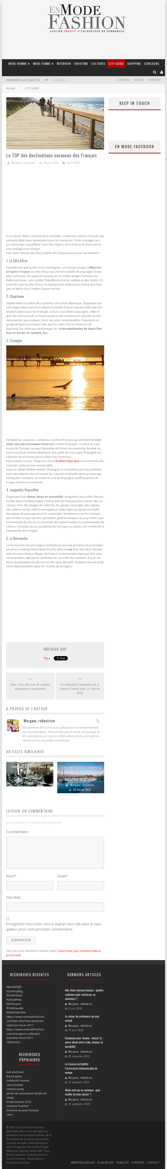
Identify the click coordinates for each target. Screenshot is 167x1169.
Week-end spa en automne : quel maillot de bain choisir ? (82, 1092)
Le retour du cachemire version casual (82, 1018)
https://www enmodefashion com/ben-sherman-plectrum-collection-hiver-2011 (25, 1021)
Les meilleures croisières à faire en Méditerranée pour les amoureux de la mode (80, 773)
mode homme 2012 (18, 1102)
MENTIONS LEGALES (83, 1162)
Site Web (13, 897)
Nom (11, 876)
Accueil (10, 88)
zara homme (14, 1085)
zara (9, 1114)
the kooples (14, 1076)
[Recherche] (154, 72)
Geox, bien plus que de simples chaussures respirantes (30, 686)
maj (69, 549)
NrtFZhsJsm (13, 1004)
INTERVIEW (64, 63)
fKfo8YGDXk (14, 995)
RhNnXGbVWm (16, 1012)
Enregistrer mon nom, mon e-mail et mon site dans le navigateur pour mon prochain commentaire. (54, 927)
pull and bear (15, 1072)
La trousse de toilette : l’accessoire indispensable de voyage (81, 1068)
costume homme (17, 1106)
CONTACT (139, 80)
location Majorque (67, 461)
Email (62, 876)
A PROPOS (123, 80)
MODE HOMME (17, 63)
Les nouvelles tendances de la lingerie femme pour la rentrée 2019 (80, 688)
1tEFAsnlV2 (13, 1042)
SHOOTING (81, 63)
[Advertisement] (55, 200)
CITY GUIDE (116, 63)
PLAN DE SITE (106, 1162)
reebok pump (15, 1089)
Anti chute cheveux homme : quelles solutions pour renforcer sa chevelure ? (84, 994)
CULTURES (98, 63)
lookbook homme (17, 1080)
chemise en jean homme (22, 1110)
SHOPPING (134, 63)
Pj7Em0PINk (14, 1000)
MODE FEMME (41, 63)
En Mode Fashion (31, 778)
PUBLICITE (155, 80)
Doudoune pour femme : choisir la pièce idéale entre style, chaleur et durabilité (84, 1042)
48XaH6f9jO (14, 987)
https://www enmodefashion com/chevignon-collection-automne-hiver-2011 (25, 1033)
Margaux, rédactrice (23, 163)
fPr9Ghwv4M (14, 1008)
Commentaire (17, 831)
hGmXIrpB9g (14, 991)
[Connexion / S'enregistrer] (162, 72)
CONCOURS (151, 63)
